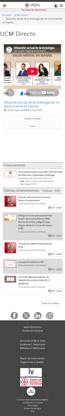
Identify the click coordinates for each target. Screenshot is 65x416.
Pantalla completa (32, 118)
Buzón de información (32, 358)
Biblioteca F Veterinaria (32, 348)
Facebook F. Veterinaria (32, 344)
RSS (32, 411)
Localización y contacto (32, 402)
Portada (6, 15)
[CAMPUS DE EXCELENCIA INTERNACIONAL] (31, 381)
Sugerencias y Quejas (32, 362)
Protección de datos (32, 408)
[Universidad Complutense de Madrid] (32, 4)
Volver (32, 126)
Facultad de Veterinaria (33, 10)
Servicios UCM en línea (32, 340)
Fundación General (32, 330)
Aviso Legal (33, 405)
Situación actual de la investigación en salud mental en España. (32, 104)
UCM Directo (21, 15)
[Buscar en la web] (61, 5)
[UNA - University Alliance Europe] (31, 391)
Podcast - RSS (51, 190)
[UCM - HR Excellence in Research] (31, 372)
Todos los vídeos (50, 303)
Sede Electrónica (33, 327)
